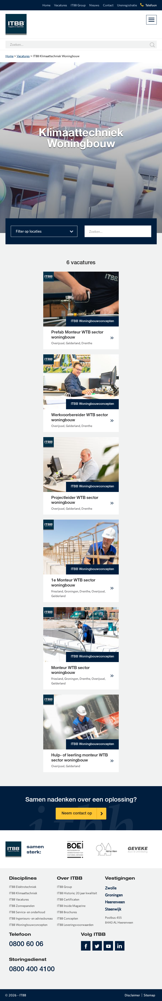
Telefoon (151, 5)
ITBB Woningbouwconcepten (28, 925)
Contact (108, 5)
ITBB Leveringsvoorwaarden (75, 925)
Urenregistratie (127, 5)
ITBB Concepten (67, 918)
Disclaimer (132, 995)
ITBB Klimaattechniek (23, 893)
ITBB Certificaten (68, 899)
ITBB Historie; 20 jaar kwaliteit (77, 893)
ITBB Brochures (67, 912)
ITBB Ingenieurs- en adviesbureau (31, 918)
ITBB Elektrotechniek (22, 887)
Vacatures (60, 5)
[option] (75, 849)
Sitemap (149, 995)
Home (46, 5)
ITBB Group (78, 5)
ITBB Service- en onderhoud (27, 912)
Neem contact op (77, 813)
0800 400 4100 (32, 969)
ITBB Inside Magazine (71, 906)
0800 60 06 (26, 944)
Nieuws (94, 5)
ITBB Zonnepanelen (22, 906)
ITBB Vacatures (19, 899)
